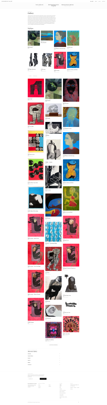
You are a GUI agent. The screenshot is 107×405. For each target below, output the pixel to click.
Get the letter (59, 206)
